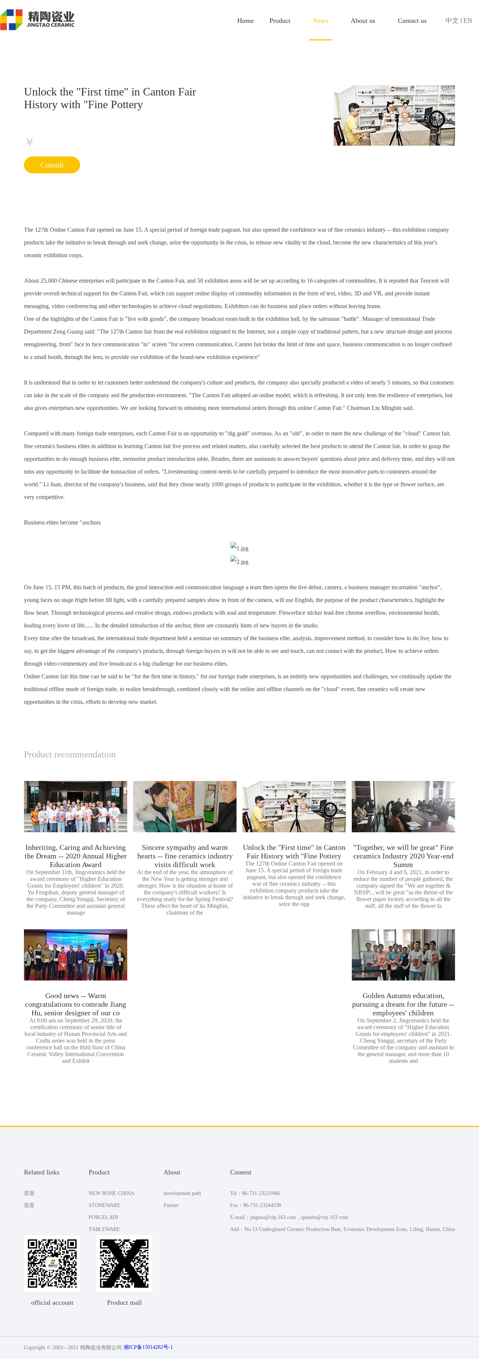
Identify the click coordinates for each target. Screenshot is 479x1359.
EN (467, 20)
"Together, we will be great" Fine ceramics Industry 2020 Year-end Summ (403, 856)
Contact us (412, 20)
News (320, 20)
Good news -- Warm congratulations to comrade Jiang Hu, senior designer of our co (75, 1004)
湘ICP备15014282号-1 (148, 1347)
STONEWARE (104, 1205)
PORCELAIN (103, 1217)
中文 (453, 20)
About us (363, 20)
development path (182, 1193)
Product (279, 20)
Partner (171, 1205)
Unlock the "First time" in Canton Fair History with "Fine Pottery (294, 851)
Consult (52, 165)
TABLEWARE (104, 1229)
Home (245, 20)
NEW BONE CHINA (111, 1193)
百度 (29, 1193)
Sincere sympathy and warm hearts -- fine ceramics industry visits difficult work (185, 856)
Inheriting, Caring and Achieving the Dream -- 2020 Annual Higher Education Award (76, 856)
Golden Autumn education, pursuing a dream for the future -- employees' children (403, 1004)
